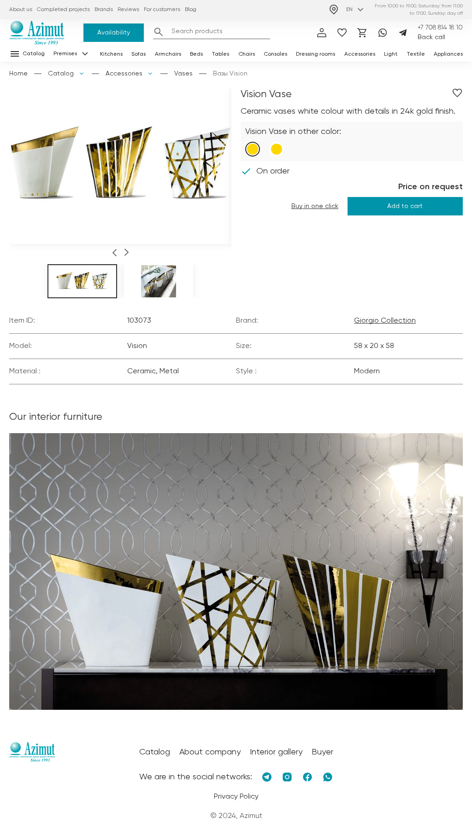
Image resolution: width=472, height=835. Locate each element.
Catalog (61, 73)
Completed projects (63, 9)
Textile (416, 54)
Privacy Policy (236, 796)
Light (390, 54)
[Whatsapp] (382, 32)
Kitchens (111, 54)
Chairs (246, 54)
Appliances (448, 54)
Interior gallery (276, 752)
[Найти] (158, 31)
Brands (103, 9)
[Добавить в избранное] (457, 93)
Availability (113, 32)
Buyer (322, 752)
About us (20, 9)
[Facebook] (307, 777)
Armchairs (168, 54)
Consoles (275, 54)
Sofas (138, 54)
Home (18, 73)
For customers (162, 9)
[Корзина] (362, 32)
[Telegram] (402, 32)
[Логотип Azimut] (37, 33)
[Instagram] (287, 777)
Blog (190, 9)
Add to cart (405, 206)
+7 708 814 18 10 (440, 27)
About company (210, 752)
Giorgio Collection (385, 321)
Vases (183, 73)
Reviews (128, 9)
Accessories (359, 54)
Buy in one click (314, 206)
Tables (220, 54)
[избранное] (342, 32)
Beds (196, 54)
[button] (114, 254)
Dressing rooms (315, 54)
